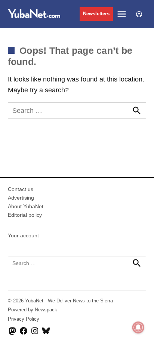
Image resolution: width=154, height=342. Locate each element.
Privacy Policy (23, 319)
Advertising (21, 198)
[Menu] (122, 14)
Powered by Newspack (32, 309)
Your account (23, 235)
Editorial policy (25, 215)
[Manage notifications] (138, 327)
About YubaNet (25, 206)
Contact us (20, 189)
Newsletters (96, 13)
